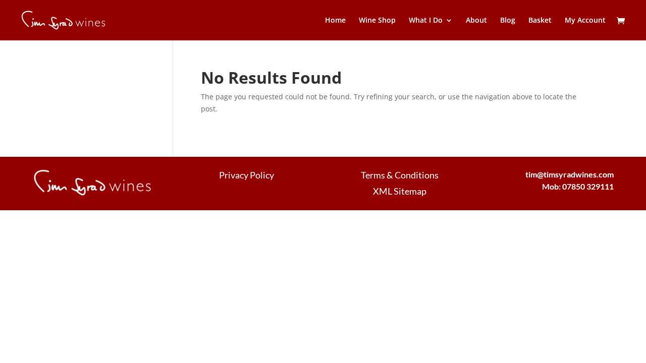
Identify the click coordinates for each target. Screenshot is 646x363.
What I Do (426, 21)
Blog (507, 21)
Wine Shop (377, 21)
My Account (585, 21)
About (476, 21)
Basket (540, 21)
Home (335, 21)
